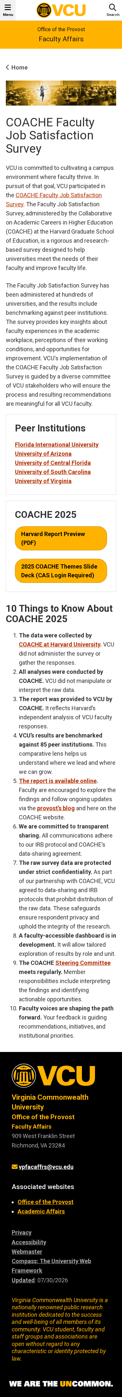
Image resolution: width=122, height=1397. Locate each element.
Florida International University (57, 444)
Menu (8, 14)
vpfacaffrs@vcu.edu (46, 1166)
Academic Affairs (41, 1211)
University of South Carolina (53, 471)
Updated (23, 1280)
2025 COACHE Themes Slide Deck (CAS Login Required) (59, 571)
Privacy (22, 1232)
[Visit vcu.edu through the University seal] (61, 1078)
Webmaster (27, 1251)
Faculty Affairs (61, 39)
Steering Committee (83, 962)
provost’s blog (56, 808)
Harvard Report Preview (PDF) (53, 538)
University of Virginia (43, 481)
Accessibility (29, 1242)
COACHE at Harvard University (59, 644)
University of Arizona (43, 453)
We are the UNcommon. (61, 1384)
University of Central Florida (53, 462)
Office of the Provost (61, 29)
